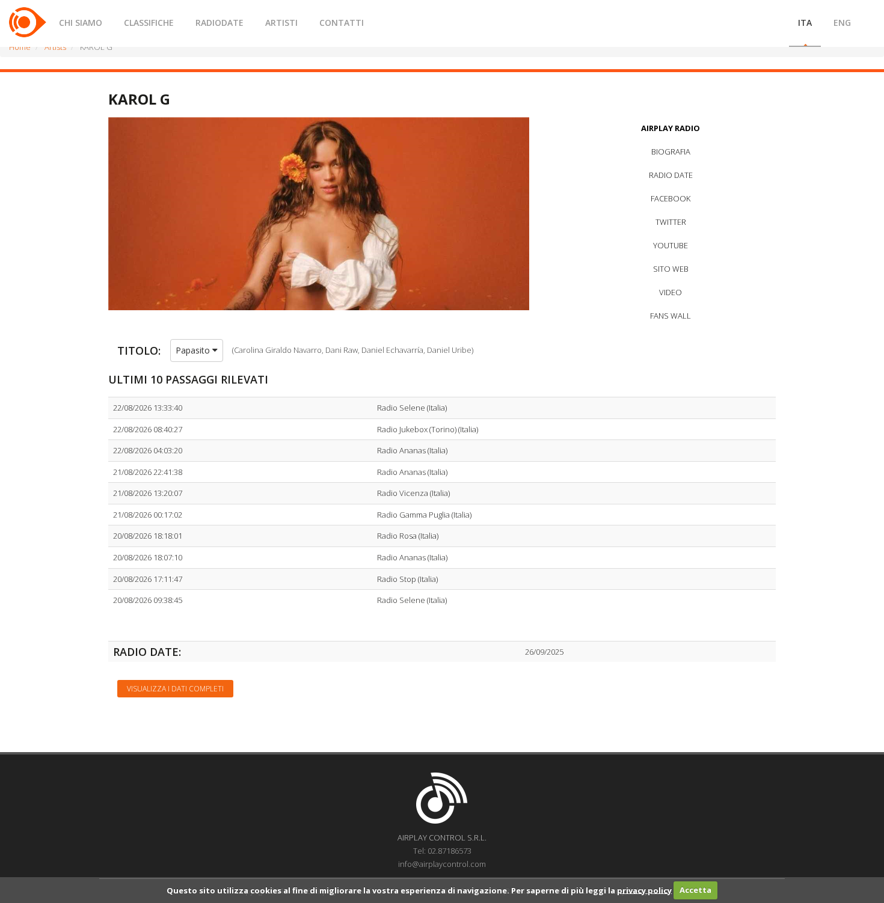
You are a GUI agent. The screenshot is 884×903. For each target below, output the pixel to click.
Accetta (695, 889)
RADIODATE (219, 22)
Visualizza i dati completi (175, 689)
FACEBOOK (670, 198)
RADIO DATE (671, 175)
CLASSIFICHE (149, 22)
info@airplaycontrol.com (442, 864)
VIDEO (670, 292)
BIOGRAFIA (670, 151)
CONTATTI (341, 22)
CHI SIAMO (80, 22)
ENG (842, 22)
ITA (805, 22)
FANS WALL (670, 315)
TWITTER (670, 221)
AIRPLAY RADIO (670, 128)
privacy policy (644, 889)
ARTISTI (281, 22)
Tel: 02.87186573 (442, 850)
